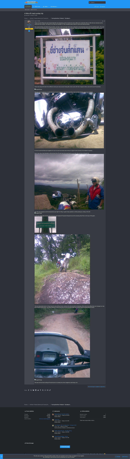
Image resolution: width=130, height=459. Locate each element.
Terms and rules (85, 453)
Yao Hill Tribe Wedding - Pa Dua (61, 436)
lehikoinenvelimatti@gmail (44, 418)
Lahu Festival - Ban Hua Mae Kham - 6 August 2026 (65, 425)
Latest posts (57, 411)
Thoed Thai (56, 419)
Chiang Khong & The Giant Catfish (61, 414)
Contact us (79, 453)
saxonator (28, 15)
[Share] (103, 21)
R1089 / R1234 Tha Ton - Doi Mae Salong (63, 430)
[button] (41, 6)
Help (97, 453)
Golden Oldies (57, 416)
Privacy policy (93, 453)
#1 (104, 21)
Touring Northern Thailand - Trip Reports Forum (64, 427)
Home (100, 453)
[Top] (103, 454)
